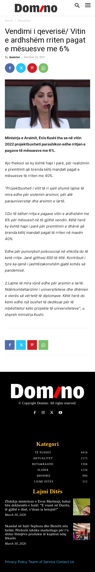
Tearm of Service (41, 562)
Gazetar (14, 57)
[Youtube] (60, 413)
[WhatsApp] (43, 68)
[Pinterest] (32, 68)
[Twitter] (21, 68)
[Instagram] (43, 413)
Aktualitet (24, 20)
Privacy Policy (16, 562)
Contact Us (65, 562)
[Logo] (35, 7)
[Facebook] (10, 68)
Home (9, 20)
